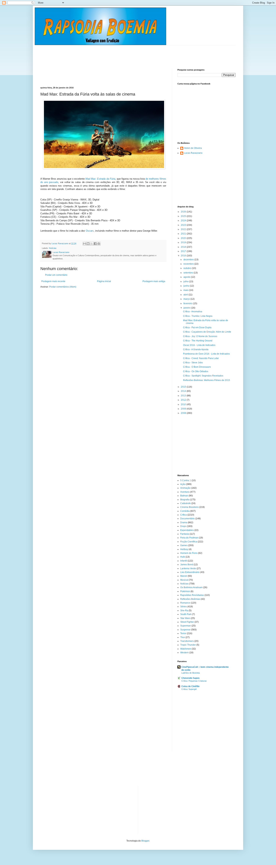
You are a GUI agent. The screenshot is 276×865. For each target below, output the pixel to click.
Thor (182, 637)
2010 (184, 404)
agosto (187, 277)
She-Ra (184, 610)
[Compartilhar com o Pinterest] (99, 243)
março (186, 299)
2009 (184, 408)
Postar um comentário (56, 275)
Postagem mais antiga (154, 281)
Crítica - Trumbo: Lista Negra (197, 316)
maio (186, 290)
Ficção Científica (188, 541)
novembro (188, 264)
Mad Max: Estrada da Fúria (100, 178)
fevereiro (188, 303)
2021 (184, 233)
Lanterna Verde (188, 568)
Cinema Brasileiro (189, 507)
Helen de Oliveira (193, 148)
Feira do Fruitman (189, 537)
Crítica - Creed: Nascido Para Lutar (201, 358)
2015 (184, 386)
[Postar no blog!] (88, 243)
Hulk (182, 557)
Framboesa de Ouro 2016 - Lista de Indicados (206, 353)
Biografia (184, 499)
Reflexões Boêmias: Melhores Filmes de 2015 (206, 380)
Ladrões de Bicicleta (190, 673)
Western (184, 652)
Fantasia (184, 534)
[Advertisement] (108, 53)
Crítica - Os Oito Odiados (195, 371)
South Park (186, 614)
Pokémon (185, 591)
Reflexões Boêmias (190, 599)
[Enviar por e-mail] (84, 243)
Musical (184, 580)
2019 (184, 242)
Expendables (187, 530)
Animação (185, 488)
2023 (184, 225)
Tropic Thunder (188, 645)
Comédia (185, 511)
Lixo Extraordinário (190, 572)
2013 (184, 395)
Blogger (145, 840)
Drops (183, 526)
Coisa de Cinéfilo (190, 686)
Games (184, 545)
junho (186, 286)
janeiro (187, 307)
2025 (184, 216)
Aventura (184, 492)
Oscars (90, 230)
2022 (184, 229)
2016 (184, 255)
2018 (184, 247)
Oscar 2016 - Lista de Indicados (199, 345)
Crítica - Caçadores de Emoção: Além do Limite (207, 331)
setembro (188, 272)
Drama (183, 522)
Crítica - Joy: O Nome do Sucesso (200, 336)
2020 (184, 238)
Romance (185, 603)
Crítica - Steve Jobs (193, 362)
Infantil (183, 560)
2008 (184, 413)
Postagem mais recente (53, 281)
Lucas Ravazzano (193, 153)
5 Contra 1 (185, 480)
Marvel (183, 576)
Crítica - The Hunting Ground (197, 340)
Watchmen (185, 648)
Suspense (185, 629)
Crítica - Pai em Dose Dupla (197, 327)
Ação (183, 484)
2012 (184, 400)
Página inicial (104, 281)
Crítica (183, 514)
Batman (184, 495)
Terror (183, 633)
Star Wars (185, 618)
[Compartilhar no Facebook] (95, 243)
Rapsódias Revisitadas (192, 595)
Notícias (53, 248)
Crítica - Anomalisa (192, 311)
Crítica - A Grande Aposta (195, 349)
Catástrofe (185, 503)
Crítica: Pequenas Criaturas (194, 681)
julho (186, 281)
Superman (185, 625)
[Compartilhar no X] (92, 243)
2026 (184, 211)
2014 (184, 391)
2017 (184, 251)
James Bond (186, 564)
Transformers (187, 641)
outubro (187, 268)
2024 (184, 220)
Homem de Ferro (189, 553)
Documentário (187, 518)
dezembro (188, 259)
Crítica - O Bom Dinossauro (197, 367)
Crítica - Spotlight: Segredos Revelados (203, 375)
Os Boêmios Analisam (191, 587)
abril (186, 294)
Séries (183, 606)
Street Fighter (187, 622)
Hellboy (184, 549)
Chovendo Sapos (190, 678)
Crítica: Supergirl (189, 689)
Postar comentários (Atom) (62, 286)
